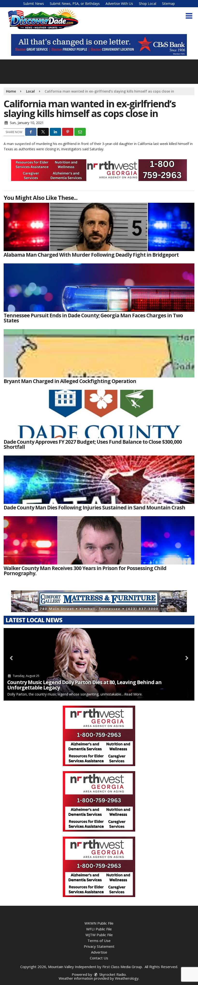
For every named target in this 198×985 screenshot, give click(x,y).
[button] (189, 16)
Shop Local (147, 3)
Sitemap (168, 3)
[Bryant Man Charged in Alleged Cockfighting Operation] (99, 353)
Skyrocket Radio (112, 974)
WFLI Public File (99, 929)
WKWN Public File (99, 923)
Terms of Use (99, 940)
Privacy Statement (99, 946)
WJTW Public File (99, 934)
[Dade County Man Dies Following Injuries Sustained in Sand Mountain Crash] (99, 480)
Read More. (133, 694)
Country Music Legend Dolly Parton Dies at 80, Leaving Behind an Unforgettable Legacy (84, 685)
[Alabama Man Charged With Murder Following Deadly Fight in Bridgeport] (99, 227)
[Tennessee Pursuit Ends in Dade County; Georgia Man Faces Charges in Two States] (99, 287)
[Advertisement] (99, 45)
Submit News (33, 3)
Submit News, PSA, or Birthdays (75, 3)
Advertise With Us (119, 3)
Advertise (99, 952)
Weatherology (127, 978)
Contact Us (99, 958)
